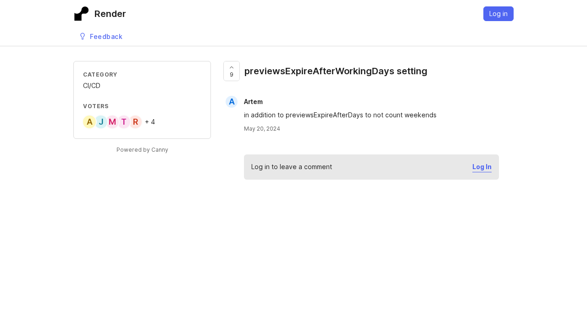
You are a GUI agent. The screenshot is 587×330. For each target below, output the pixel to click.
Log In (482, 166)
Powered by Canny (142, 149)
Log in (498, 13)
